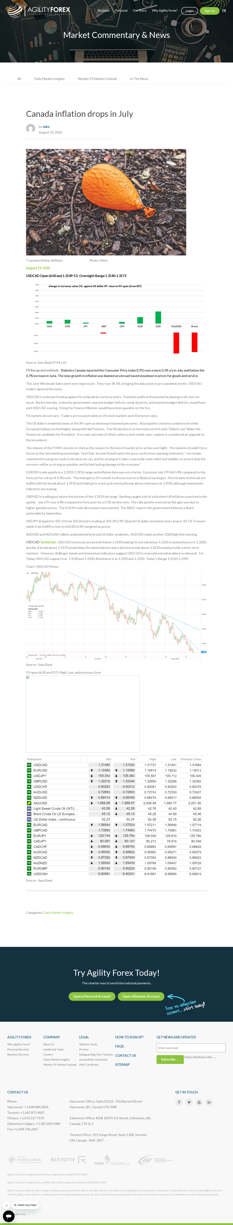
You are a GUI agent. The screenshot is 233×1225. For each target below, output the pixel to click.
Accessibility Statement (93, 1059)
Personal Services (18, 1049)
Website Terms (88, 1044)
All (19, 79)
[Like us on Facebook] (179, 1102)
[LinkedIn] (209, 1102)
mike (46, 127)
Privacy (83, 1049)
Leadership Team (53, 1049)
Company (51, 1037)
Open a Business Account (141, 996)
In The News (139, 79)
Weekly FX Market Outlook (97, 79)
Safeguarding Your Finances (96, 1054)
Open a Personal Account (92, 996)
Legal (84, 1037)
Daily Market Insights (49, 79)
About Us (48, 1044)
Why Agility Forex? (19, 1044)
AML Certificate (89, 1064)
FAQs (119, 1046)
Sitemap (122, 1065)
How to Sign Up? (129, 1037)
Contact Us (125, 1056)
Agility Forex (19, 1037)
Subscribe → (170, 1059)
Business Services (18, 1054)
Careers (48, 1054)
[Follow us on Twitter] (189, 1102)
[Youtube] (199, 1102)
